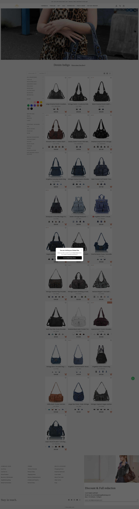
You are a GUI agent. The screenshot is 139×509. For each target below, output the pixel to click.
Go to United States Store (69, 257)
